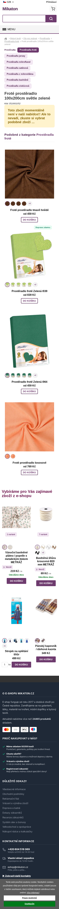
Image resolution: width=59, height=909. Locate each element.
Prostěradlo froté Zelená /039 (29, 291)
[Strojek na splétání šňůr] (16, 616)
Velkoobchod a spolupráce (16, 826)
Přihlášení (51, 2)
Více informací (33, 893)
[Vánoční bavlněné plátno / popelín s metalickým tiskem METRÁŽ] (16, 523)
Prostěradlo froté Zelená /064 (29, 381)
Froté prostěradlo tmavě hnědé (29, 210)
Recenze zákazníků (12, 817)
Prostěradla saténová (17, 68)
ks (10, 664)
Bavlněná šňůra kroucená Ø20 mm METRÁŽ (46, 561)
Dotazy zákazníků (12, 812)
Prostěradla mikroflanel (18, 62)
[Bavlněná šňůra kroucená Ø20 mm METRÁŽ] (46, 523)
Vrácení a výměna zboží (15, 803)
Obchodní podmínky (13, 794)
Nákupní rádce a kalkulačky (17, 831)
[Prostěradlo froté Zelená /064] (29, 341)
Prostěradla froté (28, 50)
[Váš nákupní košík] (53, 8)
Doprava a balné (11, 808)
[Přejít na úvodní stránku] (6, 38)
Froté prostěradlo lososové (29, 462)
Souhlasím (29, 904)
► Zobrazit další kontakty (16, 876)
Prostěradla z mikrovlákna (20, 74)
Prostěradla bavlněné (17, 80)
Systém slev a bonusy (14, 822)
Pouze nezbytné (29, 898)
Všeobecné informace (14, 789)
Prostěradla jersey (16, 56)
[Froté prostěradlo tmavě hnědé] (29, 174)
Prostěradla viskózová (18, 86)
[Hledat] (51, 18)
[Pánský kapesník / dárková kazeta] (46, 616)
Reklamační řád (10, 798)
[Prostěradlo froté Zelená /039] (29, 255)
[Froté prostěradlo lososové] (29, 427)
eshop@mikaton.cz (18, 867)
